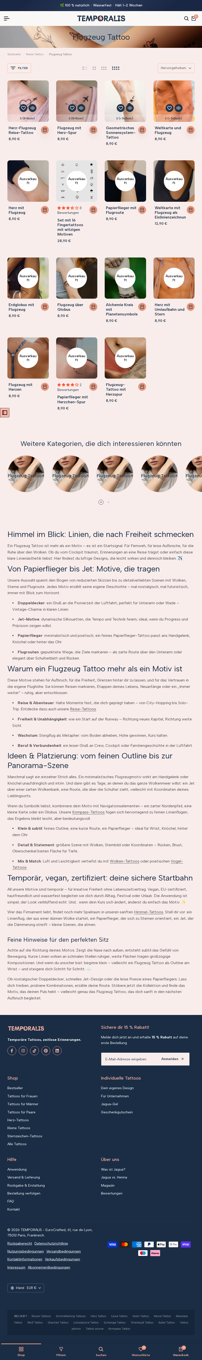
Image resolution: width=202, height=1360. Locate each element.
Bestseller (15, 1088)
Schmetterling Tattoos (71, 1316)
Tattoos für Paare (21, 1112)
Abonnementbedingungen (49, 1267)
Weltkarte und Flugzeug (168, 130)
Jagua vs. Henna (114, 1177)
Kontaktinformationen (24, 1259)
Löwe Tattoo (119, 1316)
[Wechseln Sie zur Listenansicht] (84, 68)
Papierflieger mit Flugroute (121, 210)
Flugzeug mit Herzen (21, 387)
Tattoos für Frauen (22, 1096)
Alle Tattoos (17, 1144)
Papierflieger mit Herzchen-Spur (72, 399)
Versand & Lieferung (23, 1177)
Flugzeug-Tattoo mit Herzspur (116, 389)
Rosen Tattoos (41, 1316)
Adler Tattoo (166, 1322)
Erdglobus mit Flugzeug (21, 307)
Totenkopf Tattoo (142, 1322)
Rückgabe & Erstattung (26, 1185)
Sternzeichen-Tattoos (24, 1136)
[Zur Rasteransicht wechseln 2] (94, 68)
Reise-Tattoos (83, 709)
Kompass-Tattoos (88, 812)
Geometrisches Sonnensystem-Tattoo (120, 133)
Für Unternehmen (115, 1096)
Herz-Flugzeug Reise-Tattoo (22, 130)
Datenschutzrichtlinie (51, 1243)
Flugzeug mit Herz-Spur (69, 130)
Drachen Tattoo (58, 1322)
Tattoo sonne (94, 1328)
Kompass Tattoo (119, 1328)
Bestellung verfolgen (23, 1193)
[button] (23, 108)
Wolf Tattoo (35, 1322)
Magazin (108, 1185)
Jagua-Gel (109, 1104)
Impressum (16, 1267)
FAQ (10, 1201)
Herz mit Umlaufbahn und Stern (170, 309)
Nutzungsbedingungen (25, 1251)
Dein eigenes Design (117, 1088)
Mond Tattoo (162, 1316)
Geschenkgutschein (117, 1112)
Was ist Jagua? (113, 1169)
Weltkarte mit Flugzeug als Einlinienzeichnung (170, 212)
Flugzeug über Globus (70, 307)
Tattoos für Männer (22, 1104)
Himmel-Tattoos (148, 912)
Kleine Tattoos (18, 1128)
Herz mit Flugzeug (17, 210)
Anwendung (17, 1169)
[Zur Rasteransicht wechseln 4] (116, 68)
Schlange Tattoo (115, 1322)
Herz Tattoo (98, 1316)
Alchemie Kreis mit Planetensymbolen (121, 309)
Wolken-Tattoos (124, 861)
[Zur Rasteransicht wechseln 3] (104, 68)
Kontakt (13, 1209)
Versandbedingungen (63, 1251)
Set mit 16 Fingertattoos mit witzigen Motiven (70, 227)
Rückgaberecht (19, 1243)
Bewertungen (111, 1193)
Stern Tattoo (141, 1316)
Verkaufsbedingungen (62, 1259)
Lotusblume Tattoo (86, 1322)
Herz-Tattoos (18, 1120)
